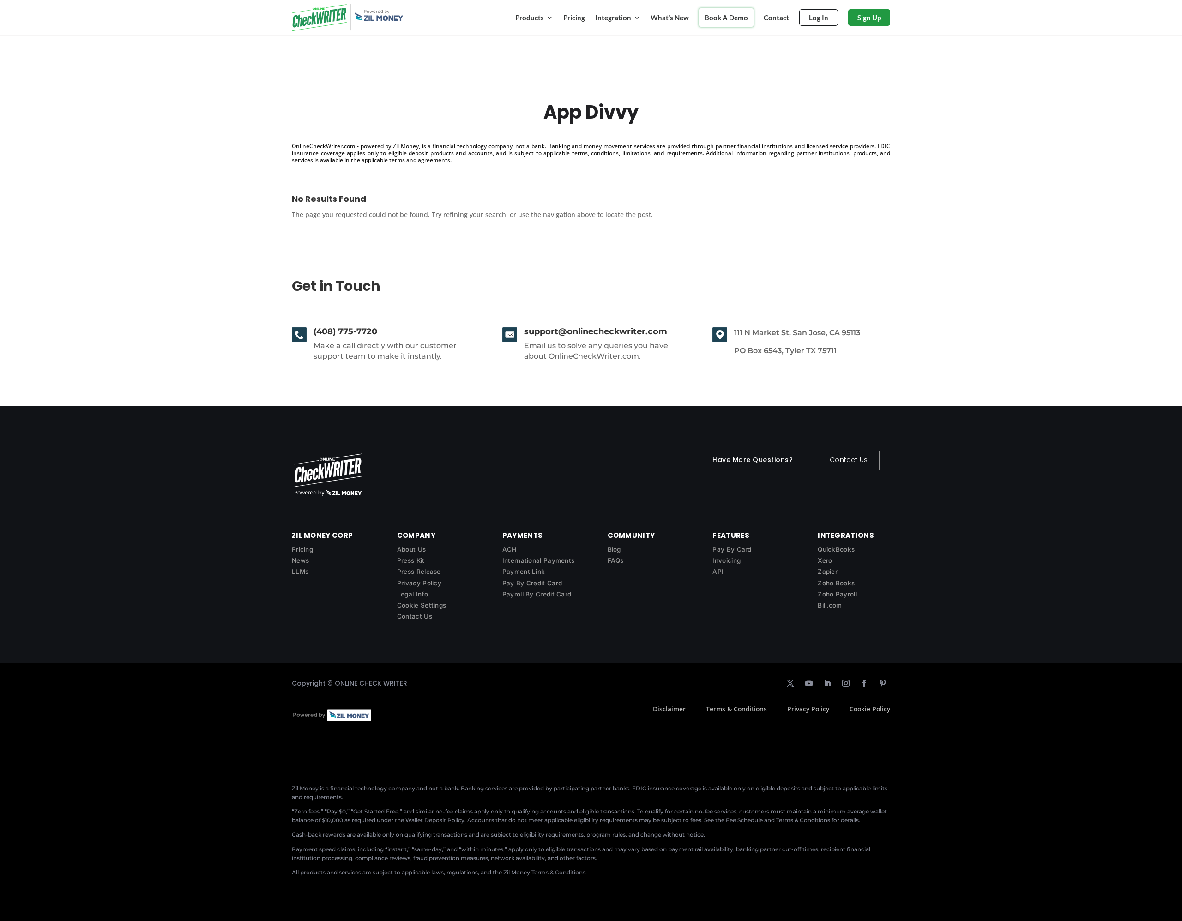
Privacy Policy (419, 583)
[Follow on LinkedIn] (827, 683)
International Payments (538, 560)
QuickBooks (836, 549)
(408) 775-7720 (345, 331)
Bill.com (830, 605)
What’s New (670, 17)
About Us (411, 549)
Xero (825, 560)
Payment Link (523, 571)
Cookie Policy (870, 708)
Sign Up (869, 17)
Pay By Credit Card (532, 583)
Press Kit (411, 560)
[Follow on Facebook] (864, 683)
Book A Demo (726, 17)
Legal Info (412, 594)
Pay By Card (731, 549)
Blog (614, 549)
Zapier (828, 571)
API (718, 571)
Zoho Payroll (837, 594)
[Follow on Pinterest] (882, 683)
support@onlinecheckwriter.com (595, 331)
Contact (776, 17)
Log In (818, 17)
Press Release (419, 571)
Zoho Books (836, 583)
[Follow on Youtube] (809, 683)
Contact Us (849, 459)
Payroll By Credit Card (537, 594)
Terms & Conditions (736, 708)
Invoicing (726, 560)
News (300, 560)
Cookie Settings (421, 605)
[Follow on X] (790, 683)
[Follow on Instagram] (845, 683)
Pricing (574, 17)
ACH (509, 549)
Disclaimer (669, 708)
